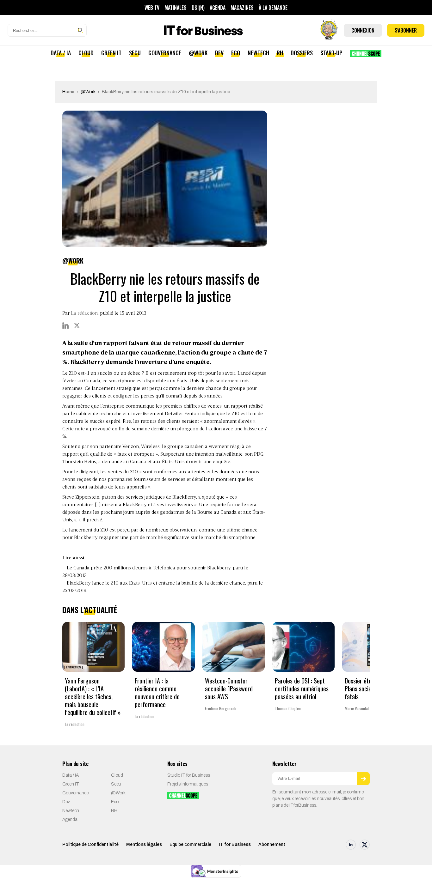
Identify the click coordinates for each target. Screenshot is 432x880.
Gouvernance (164, 53)
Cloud (86, 53)
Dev (219, 53)
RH (280, 53)
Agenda (217, 7)
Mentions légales (144, 844)
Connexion (362, 30)
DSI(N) (198, 7)
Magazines (242, 7)
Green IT (111, 53)
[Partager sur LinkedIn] (65, 325)
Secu (135, 53)
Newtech (258, 53)
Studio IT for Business (188, 775)
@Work (198, 53)
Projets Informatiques (187, 784)
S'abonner (406, 30)
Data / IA (61, 53)
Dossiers (302, 53)
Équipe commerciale (190, 844)
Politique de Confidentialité (90, 844)
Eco (235, 53)
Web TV (152, 7)
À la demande (273, 7)
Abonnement (271, 844)
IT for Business (235, 844)
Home (68, 91)
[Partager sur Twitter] (77, 325)
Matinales (175, 7)
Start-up (331, 53)
